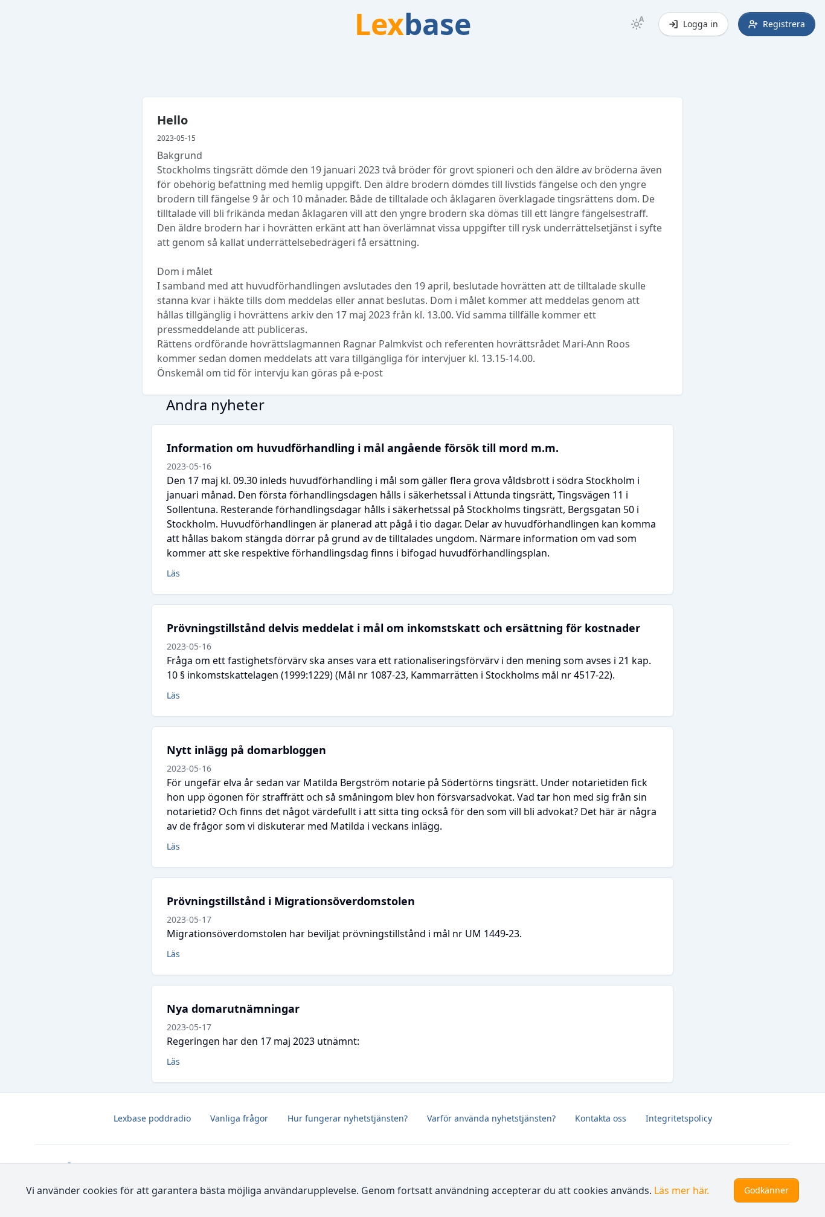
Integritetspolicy (679, 1118)
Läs (173, 573)
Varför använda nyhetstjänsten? (491, 1118)
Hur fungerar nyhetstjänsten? (347, 1118)
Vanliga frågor (239, 1118)
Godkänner (766, 1190)
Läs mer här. (681, 1190)
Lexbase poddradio (152, 1118)
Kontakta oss (600, 1118)
